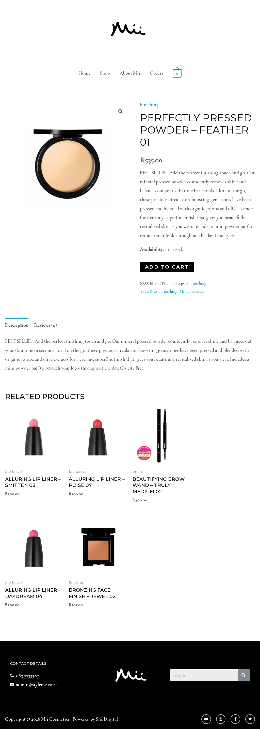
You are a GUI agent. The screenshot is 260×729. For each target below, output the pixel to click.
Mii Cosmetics (192, 291)
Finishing (149, 104)
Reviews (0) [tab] (45, 325)
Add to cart (167, 267)
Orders (156, 73)
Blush (154, 291)
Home (84, 73)
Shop (105, 73)
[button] (120, 111)
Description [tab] (16, 325)
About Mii (130, 73)
